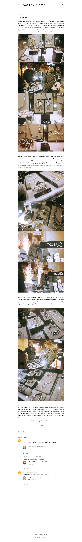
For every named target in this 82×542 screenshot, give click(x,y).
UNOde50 (20, 31)
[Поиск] (63, 4)
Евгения (25, 440)
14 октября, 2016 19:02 (41, 477)
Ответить (25, 453)
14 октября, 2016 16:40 (31, 472)
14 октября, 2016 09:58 (41, 461)
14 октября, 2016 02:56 (33, 440)
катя (24, 472)
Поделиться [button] (21, 431)
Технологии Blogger (42, 534)
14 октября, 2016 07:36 (35, 456)
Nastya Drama (32, 446)
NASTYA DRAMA (34, 5)
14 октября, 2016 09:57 (41, 446)
